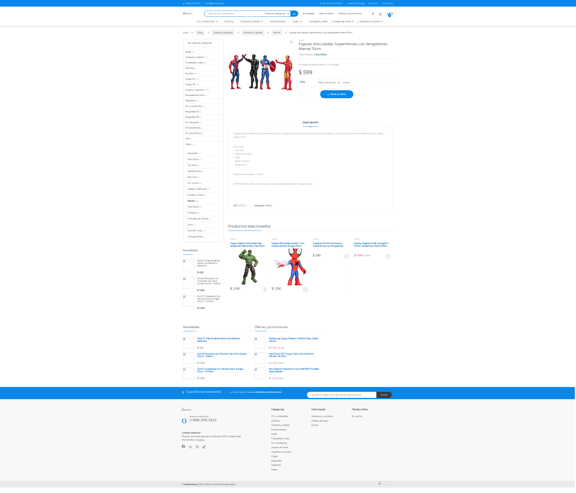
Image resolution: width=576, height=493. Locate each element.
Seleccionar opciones (302, 289)
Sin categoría (193, 122)
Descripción (310, 122)
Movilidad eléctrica (196, 95)
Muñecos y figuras (253, 32)
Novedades (309, 13)
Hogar (274, 456)
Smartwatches (277, 21)
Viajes (189, 144)
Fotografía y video (318, 21)
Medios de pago (357, 3)
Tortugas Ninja (196, 236)
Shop (200, 32)
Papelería (191, 100)
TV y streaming (194, 133)
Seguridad (276, 460)
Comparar (334, 64)
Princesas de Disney (199, 218)
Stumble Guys (197, 230)
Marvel (276, 32)
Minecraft (194, 153)
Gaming (229, 21)
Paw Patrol (195, 206)
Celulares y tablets (250, 21)
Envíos (375, 3)
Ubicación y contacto (332, 3)
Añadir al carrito (338, 94)
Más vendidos (326, 13)
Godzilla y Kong (197, 195)
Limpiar (346, 82)
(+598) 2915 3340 (192, 3)
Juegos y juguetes (223, 32)
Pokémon (194, 212)
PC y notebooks (205, 21)
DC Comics (195, 183)
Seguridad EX (193, 111)
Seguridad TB (193, 117)
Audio (296, 21)
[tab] (310, 123)
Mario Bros (194, 159)
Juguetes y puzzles (369, 21)
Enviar (384, 394)
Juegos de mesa (342, 21)
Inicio (185, 32)
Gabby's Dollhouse (199, 189)
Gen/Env (191, 73)
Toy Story (193, 165)
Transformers (196, 171)
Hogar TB (192, 84)
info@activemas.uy (215, 3)
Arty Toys (194, 177)
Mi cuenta (388, 3)
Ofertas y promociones (350, 13)
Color (302, 81)
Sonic (192, 224)
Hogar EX (192, 79)
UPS (188, 138)
